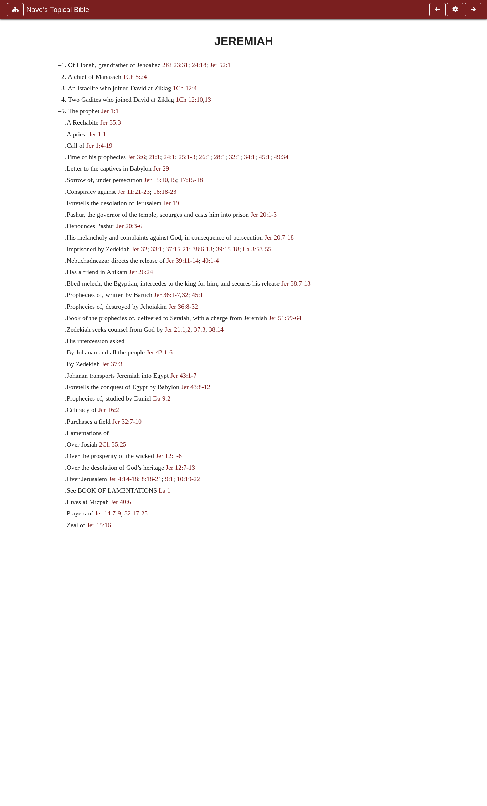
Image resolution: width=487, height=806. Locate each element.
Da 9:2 (161, 398)
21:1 (154, 157)
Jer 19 (171, 203)
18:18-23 (164, 191)
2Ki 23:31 (175, 65)
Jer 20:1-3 (264, 214)
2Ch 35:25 (112, 444)
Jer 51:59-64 (285, 318)
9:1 (169, 479)
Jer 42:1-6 (160, 352)
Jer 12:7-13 (180, 467)
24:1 (169, 157)
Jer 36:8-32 (183, 306)
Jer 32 (139, 249)
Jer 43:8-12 (195, 387)
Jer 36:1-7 (167, 294)
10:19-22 (188, 479)
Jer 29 (161, 168)
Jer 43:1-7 (183, 375)
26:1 (204, 157)
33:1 (156, 249)
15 (173, 179)
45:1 (264, 157)
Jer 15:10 (156, 179)
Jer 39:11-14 (182, 260)
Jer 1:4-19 (99, 145)
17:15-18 (191, 179)
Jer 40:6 (121, 501)
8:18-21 (152, 479)
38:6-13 (202, 249)
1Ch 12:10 (189, 99)
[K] (473, 9)
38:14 (216, 329)
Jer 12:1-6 (169, 455)
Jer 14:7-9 (108, 513)
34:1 (249, 157)
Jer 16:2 (108, 409)
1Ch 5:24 (135, 76)
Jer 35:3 (110, 122)
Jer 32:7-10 (127, 421)
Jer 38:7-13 (296, 283)
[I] (437, 9)
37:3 (199, 329)
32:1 (234, 157)
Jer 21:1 (175, 329)
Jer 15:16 (99, 525)
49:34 (281, 157)
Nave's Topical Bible (57, 10)
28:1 (219, 157)
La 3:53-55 (257, 249)
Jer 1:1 (110, 111)
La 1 (164, 490)
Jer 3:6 (136, 157)
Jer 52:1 (220, 65)
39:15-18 (227, 249)
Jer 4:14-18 (123, 479)
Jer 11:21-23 (134, 191)
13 (208, 99)
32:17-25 (136, 513)
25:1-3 (187, 157)
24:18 (199, 65)
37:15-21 (177, 249)
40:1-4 (210, 260)
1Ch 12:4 (185, 88)
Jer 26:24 (141, 272)
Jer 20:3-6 (129, 226)
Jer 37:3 (112, 364)
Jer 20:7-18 (279, 237)
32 (185, 294)
